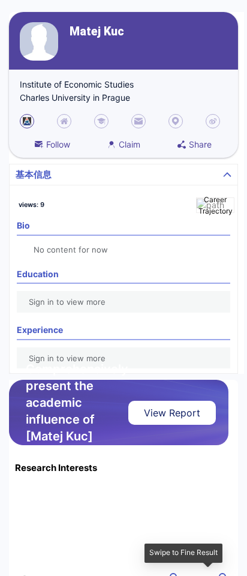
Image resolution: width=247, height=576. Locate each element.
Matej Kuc (97, 31)
